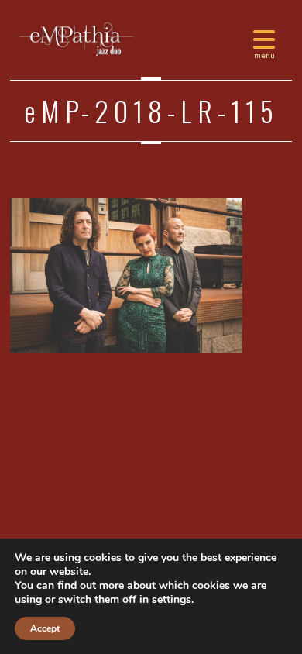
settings (171, 600)
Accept (45, 628)
